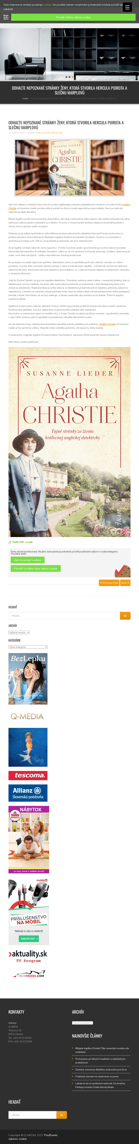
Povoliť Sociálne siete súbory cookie (35, 568)
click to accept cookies (27, 560)
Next (124, 582)
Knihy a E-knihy (43, 132)
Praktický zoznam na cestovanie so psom (96, 1076)
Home (25, 98)
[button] (66, 77)
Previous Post (110, 582)
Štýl (60, 132)
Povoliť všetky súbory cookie (73, 17)
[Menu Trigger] (127, 7)
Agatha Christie (107, 324)
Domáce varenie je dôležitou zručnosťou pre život (101, 1069)
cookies (47, 4)
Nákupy (54, 132)
